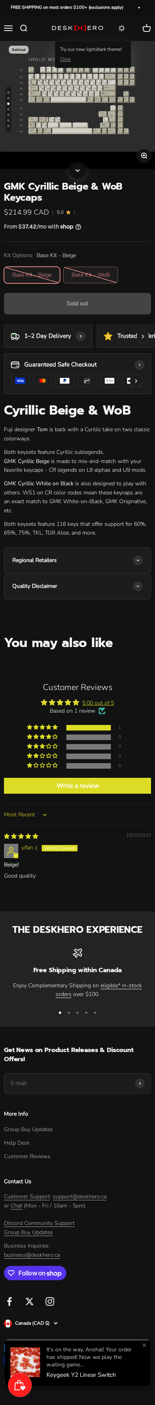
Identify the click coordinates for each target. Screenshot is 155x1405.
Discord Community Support (39, 1223)
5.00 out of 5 (98, 703)
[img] (21, 836)
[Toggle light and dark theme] (122, 28)
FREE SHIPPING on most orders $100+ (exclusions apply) (62, 7)
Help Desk (17, 1143)
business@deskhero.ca (32, 1255)
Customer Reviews (27, 1156)
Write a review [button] (77, 785)
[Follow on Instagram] (50, 1301)
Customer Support (27, 1196)
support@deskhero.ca (80, 1196)
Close (65, 59)
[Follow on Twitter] (29, 1301)
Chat (16, 1205)
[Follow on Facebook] (9, 1301)
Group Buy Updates (28, 1129)
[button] (43, 728)
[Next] (77, 169)
